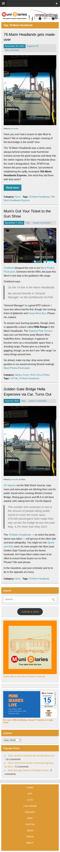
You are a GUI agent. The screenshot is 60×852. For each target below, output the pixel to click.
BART (30, 818)
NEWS (30, 830)
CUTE (30, 800)
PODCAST (30, 812)
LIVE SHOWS (30, 806)
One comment (12, 50)
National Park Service (40, 331)
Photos (46, 374)
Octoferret (9, 268)
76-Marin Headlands (39, 196)
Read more (12, 187)
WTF (30, 794)
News (18, 196)
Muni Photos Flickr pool (16, 368)
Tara (27, 223)
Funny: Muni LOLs (32, 374)
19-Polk (14, 378)
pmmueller (14, 128)
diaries (18, 374)
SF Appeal (9, 485)
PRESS (30, 837)
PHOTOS (30, 824)
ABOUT (30, 843)
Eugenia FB (32, 46)
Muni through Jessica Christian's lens (28, 770)
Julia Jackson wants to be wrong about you (31, 755)
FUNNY (30, 788)
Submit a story (30, 611)
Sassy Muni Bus (37, 313)
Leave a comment (41, 223)
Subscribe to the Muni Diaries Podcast (24, 676)
